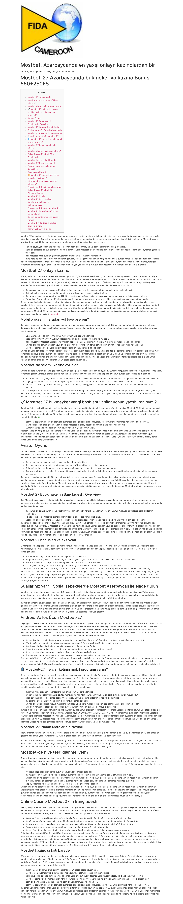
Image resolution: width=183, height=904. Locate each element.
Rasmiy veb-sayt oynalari (39, 229)
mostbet (54, 314)
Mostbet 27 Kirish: (36, 196)
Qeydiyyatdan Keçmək (38, 202)
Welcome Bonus (35, 193)
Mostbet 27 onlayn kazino (40, 97)
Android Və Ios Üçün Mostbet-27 (43, 136)
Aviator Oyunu (34, 118)
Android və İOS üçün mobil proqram (44, 187)
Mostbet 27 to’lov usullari (40, 199)
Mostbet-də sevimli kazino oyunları (44, 106)
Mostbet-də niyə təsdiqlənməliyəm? (44, 151)
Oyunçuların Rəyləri (37, 172)
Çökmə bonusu (35, 205)
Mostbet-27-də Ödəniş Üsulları (42, 223)
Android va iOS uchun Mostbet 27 (44, 208)
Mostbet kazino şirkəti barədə (42, 160)
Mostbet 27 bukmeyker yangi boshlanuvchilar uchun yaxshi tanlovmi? (43, 112)
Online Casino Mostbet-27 (40, 190)
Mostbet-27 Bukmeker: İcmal (41, 163)
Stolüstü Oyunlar (35, 226)
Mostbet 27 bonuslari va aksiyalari (44, 127)
